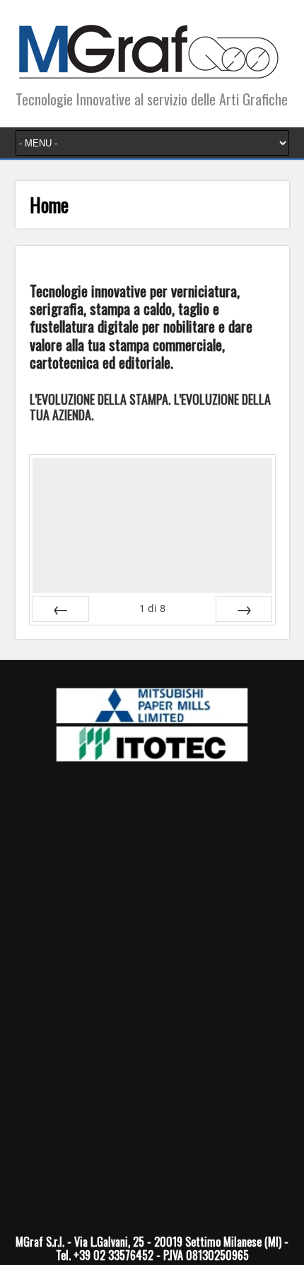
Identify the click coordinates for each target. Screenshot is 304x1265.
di (152, 608)
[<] (61, 609)
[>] (244, 609)
